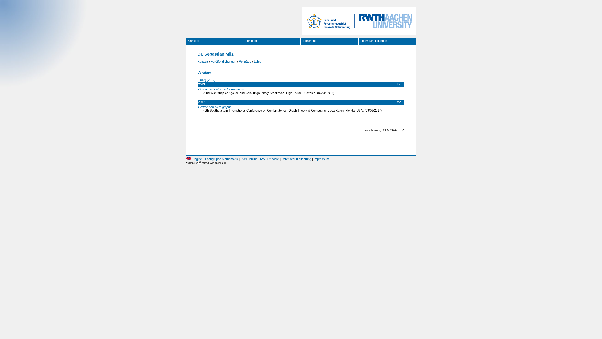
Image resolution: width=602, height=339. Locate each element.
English (197, 159)
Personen (251, 41)
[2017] (211, 80)
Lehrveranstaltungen (373, 41)
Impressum (321, 159)
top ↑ (400, 84)
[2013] (202, 80)
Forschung (310, 41)
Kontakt (203, 61)
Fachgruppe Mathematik (221, 159)
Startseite (194, 41)
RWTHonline (249, 159)
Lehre (257, 61)
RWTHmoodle (269, 159)
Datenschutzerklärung (296, 159)
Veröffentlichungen (223, 61)
